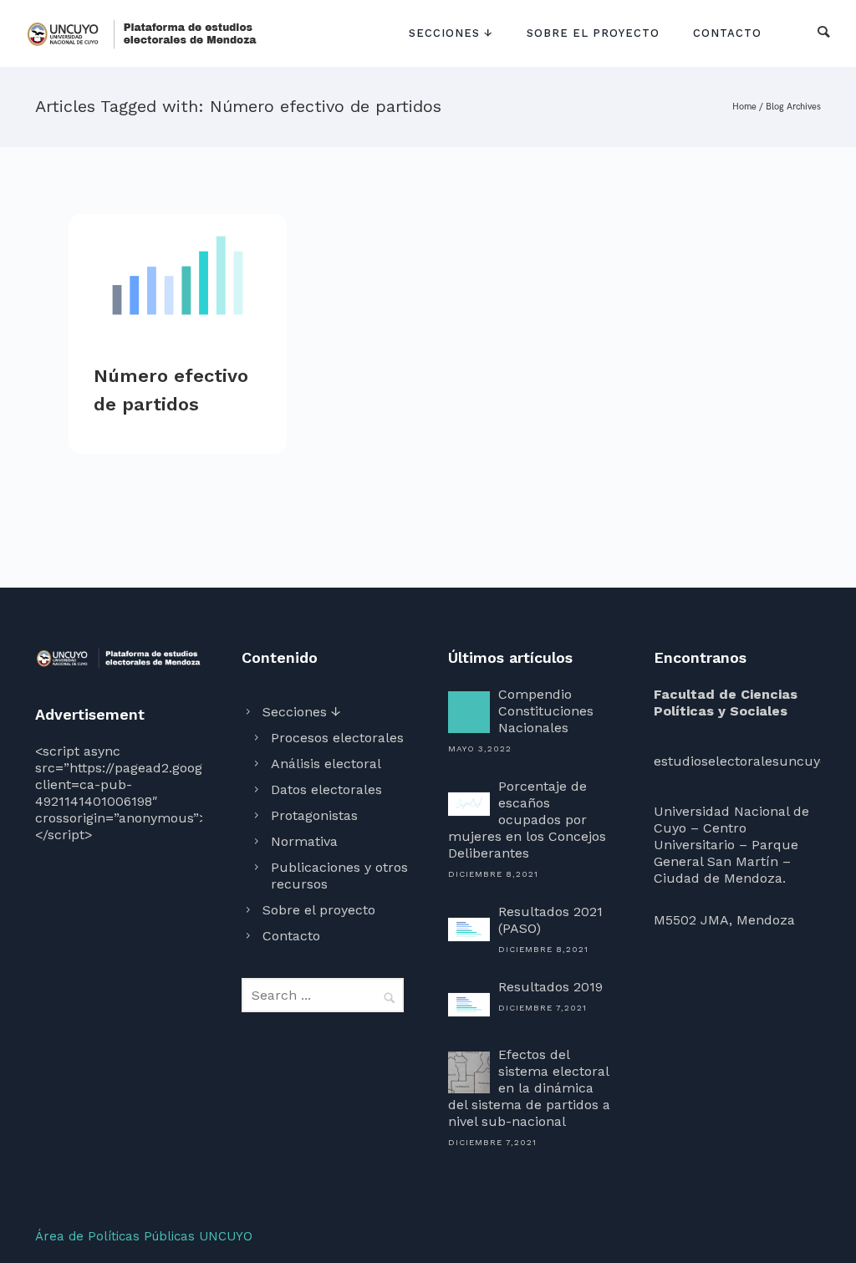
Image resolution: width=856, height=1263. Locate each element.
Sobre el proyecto (593, 33)
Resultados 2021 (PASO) (550, 920)
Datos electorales (326, 789)
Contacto (727, 33)
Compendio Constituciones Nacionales (546, 711)
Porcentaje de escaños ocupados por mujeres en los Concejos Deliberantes (527, 819)
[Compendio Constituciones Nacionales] (469, 712)
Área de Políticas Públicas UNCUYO (143, 1236)
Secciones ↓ (451, 33)
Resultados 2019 (550, 987)
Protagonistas (314, 815)
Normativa (304, 841)
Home (744, 106)
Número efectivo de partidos (171, 390)
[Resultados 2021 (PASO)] (469, 929)
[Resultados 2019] (469, 1005)
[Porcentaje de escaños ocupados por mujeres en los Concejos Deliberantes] (469, 804)
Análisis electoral (326, 764)
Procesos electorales (337, 738)
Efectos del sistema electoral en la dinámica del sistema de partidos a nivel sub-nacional (529, 1088)
